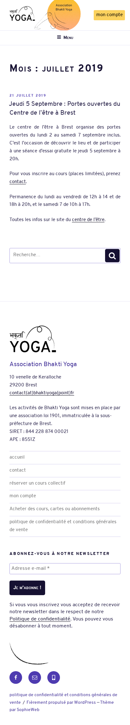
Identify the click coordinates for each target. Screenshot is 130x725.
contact (17, 182)
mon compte (109, 15)
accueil (17, 457)
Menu (68, 37)
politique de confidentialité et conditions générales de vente (62, 526)
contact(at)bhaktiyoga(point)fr (41, 393)
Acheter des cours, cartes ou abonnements (54, 509)
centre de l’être (88, 220)
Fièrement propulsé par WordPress (62, 702)
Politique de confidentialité (39, 619)
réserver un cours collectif (37, 483)
